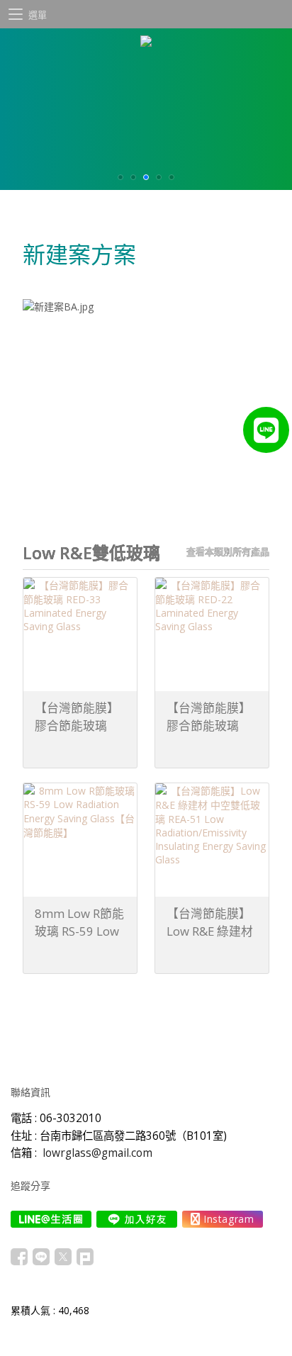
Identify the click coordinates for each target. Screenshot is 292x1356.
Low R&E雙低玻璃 (91, 553)
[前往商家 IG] (222, 1219)
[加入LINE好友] (136, 1219)
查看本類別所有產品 (227, 551)
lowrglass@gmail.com (97, 1152)
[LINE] (266, 430)
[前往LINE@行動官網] (51, 1219)
